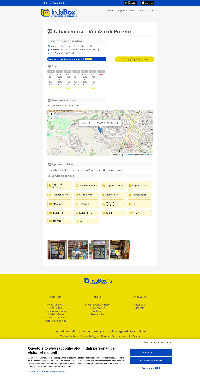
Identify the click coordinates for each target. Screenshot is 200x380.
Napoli (126, 336)
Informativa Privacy (55, 317)
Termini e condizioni (55, 311)
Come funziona (55, 304)
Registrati (122, 10)
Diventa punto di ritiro (97, 304)
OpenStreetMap (127, 154)
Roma (83, 336)
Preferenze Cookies (55, 320)
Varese (136, 336)
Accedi (110, 10)
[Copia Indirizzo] (98, 50)
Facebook (139, 304)
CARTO (149, 154)
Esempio (88, 59)
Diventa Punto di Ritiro (55, 3)
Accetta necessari (151, 360)
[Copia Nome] (91, 46)
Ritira (132, 10)
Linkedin (139, 307)
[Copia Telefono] (73, 53)
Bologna (94, 336)
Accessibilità (97, 314)
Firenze (105, 336)
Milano (74, 336)
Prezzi (154, 10)
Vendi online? (97, 307)
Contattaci (97, 311)
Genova (116, 336)
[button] (100, 130)
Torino (64, 336)
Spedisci (143, 10)
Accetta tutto (150, 352)
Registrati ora (134, 59)
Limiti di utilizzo (55, 314)
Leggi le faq (55, 307)
